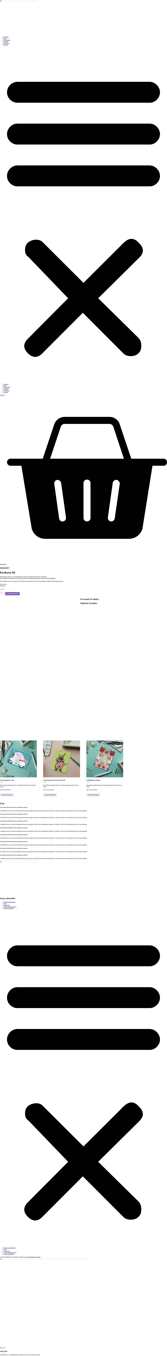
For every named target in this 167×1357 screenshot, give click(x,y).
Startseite (5, 37)
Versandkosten (7, 789)
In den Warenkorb (12, 593)
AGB (5, 903)
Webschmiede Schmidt (34, 1257)
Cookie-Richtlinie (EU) (9, 907)
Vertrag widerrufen (8, 908)
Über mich (6, 43)
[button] (83, 214)
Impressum (6, 905)
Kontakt (5, 45)
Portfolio (5, 41)
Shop (4, 38)
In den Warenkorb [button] (6, 795)
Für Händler (6, 40)
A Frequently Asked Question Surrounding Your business (14, 807)
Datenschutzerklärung (9, 902)
